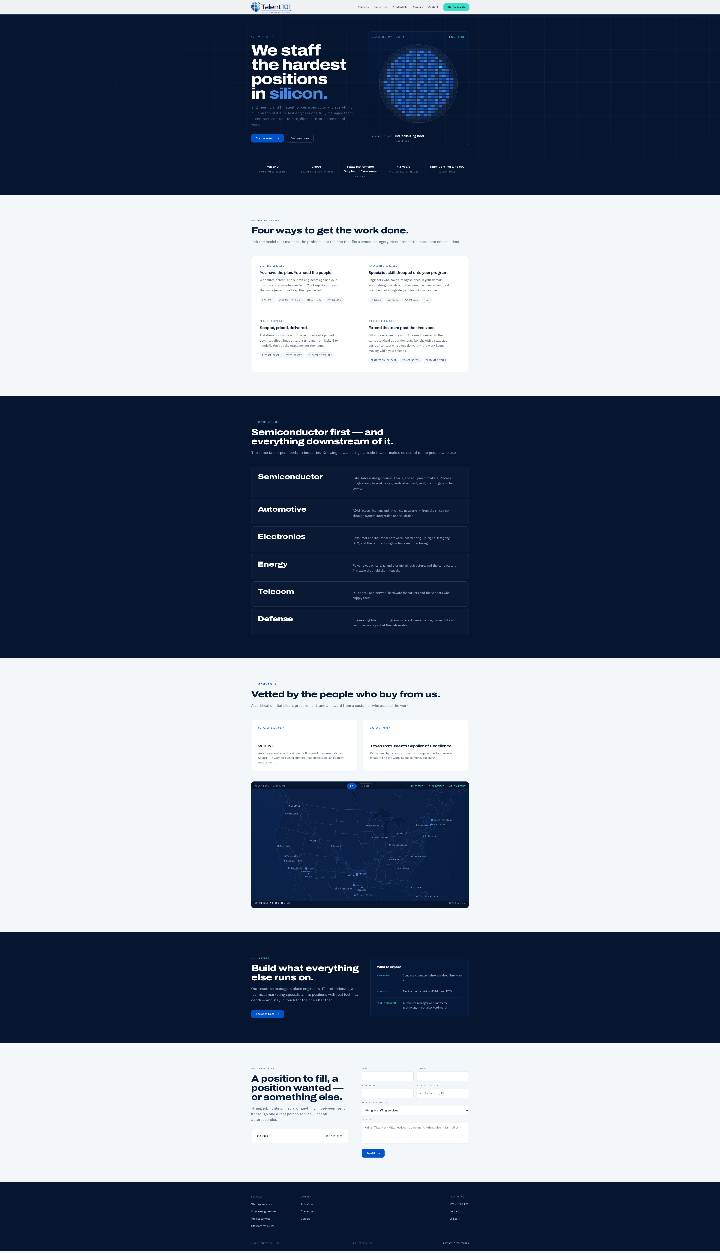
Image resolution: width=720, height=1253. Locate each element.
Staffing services (261, 1204)
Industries (380, 7)
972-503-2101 (334, 1136)
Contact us (456, 1211)
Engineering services (263, 1211)
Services (363, 7)
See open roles (300, 138)
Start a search (456, 7)
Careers (418, 7)
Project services (260, 1218)
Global (365, 786)
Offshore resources (262, 1226)
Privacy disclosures (456, 1243)
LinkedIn (455, 1218)
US (351, 786)
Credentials (400, 7)
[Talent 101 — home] (271, 7)
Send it (370, 1153)
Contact (433, 7)
